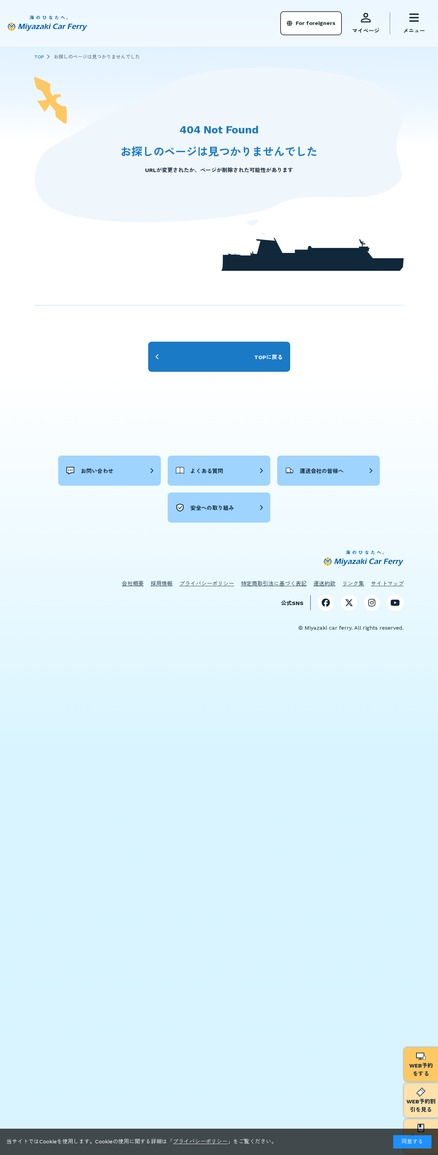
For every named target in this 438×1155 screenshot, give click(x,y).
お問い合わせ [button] (97, 471)
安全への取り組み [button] (212, 508)
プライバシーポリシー (200, 1141)
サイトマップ (387, 583)
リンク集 (353, 583)
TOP (39, 57)
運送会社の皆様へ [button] (322, 471)
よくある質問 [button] (206, 471)
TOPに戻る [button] (268, 357)
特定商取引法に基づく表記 (274, 583)
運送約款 (324, 583)
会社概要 (133, 583)
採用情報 (161, 583)
